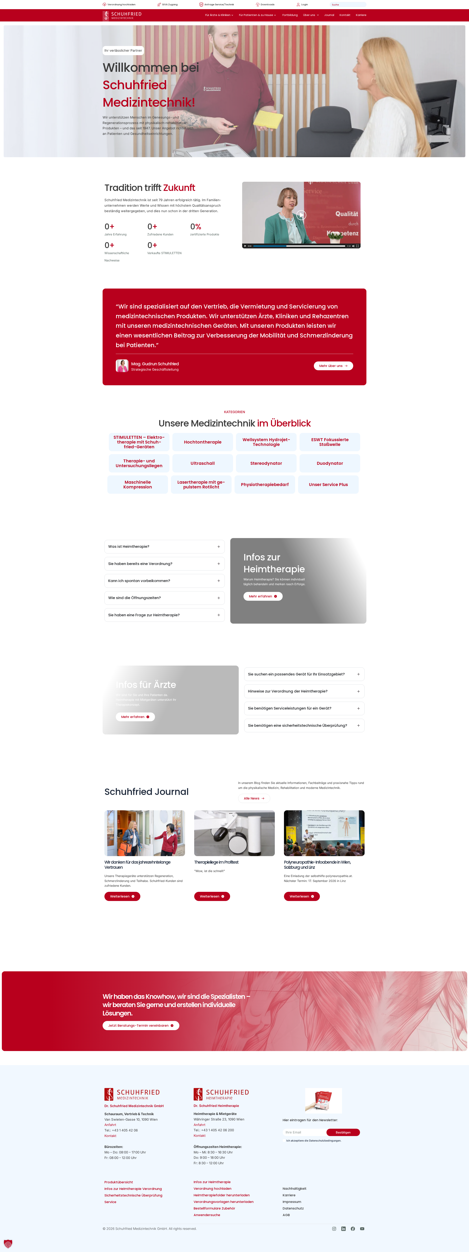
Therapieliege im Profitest (216, 862)
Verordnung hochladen (212, 1188)
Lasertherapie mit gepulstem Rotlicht (201, 484)
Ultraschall (203, 463)
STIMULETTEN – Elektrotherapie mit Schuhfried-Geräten (139, 442)
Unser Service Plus (328, 484)
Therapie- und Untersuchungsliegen (139, 463)
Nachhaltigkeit (294, 1188)
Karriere (361, 15)
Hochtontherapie (202, 442)
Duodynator (330, 463)
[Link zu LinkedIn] (344, 1229)
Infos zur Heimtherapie (212, 1182)
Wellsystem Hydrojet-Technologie (266, 442)
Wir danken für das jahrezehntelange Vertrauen (137, 864)
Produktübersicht (118, 1182)
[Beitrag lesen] (144, 833)
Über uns (309, 15)
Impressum (292, 1201)
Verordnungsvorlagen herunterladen (224, 1201)
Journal (329, 15)
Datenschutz (293, 1208)
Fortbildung (290, 15)
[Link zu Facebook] (354, 1229)
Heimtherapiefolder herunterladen (222, 1195)
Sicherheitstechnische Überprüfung (133, 1195)
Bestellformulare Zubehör (214, 1208)
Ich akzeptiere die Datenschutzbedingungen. (313, 1140)
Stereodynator (266, 463)
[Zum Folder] (324, 1100)
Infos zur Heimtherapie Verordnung (133, 1188)
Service (110, 1202)
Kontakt (345, 15)
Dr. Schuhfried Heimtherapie (216, 1106)
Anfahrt (110, 1125)
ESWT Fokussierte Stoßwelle (330, 442)
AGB (286, 1215)
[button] (8, 1244)
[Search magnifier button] (362, 4)
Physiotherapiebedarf (265, 484)
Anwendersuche (207, 1215)
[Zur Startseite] (122, 16)
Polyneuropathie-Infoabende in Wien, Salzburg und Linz (317, 864)
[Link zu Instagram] (335, 1229)
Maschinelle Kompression (137, 484)
